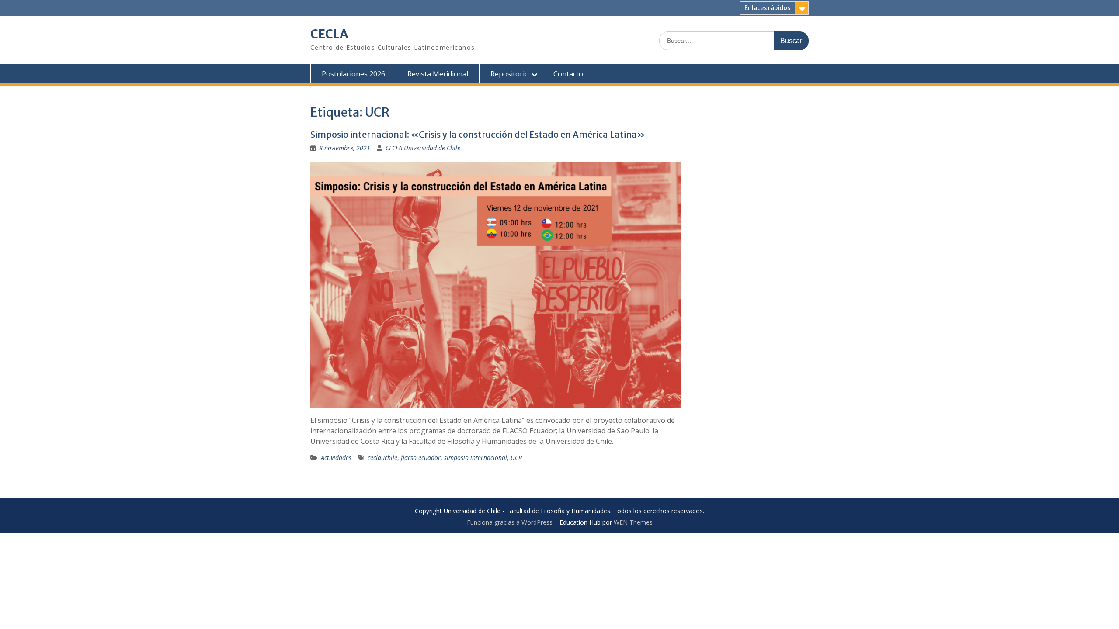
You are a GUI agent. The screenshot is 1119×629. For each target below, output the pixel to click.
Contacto (568, 74)
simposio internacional (475, 457)
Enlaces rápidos (767, 8)
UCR (516, 457)
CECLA (329, 34)
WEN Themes (633, 522)
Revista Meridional (437, 74)
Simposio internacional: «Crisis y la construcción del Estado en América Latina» (477, 134)
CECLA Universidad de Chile (423, 148)
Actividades (336, 457)
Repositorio (509, 74)
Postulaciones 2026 (353, 74)
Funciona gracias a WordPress (510, 522)
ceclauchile (382, 457)
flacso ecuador (421, 457)
